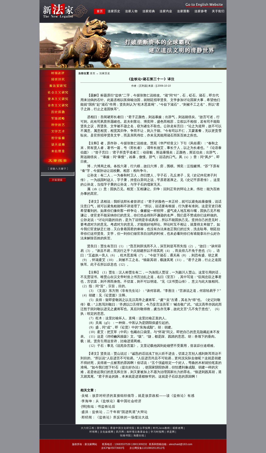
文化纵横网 (106, 431)
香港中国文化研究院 (122, 428)
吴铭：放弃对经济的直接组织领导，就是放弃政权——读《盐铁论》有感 (138, 395)
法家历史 (104, 73)
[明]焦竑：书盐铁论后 (98, 406)
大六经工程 (87, 428)
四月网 (120, 431)
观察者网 (177, 428)
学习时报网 (157, 431)
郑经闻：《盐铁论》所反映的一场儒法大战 (115, 417)
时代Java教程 (161, 428)
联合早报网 (143, 428)
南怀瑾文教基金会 (137, 431)
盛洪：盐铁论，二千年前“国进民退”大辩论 (114, 412)
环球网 (93, 431)
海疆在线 (138, 435)
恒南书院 (125, 435)
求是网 (171, 431)
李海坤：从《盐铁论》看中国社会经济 (111, 401)
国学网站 (102, 428)
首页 (92, 73)
